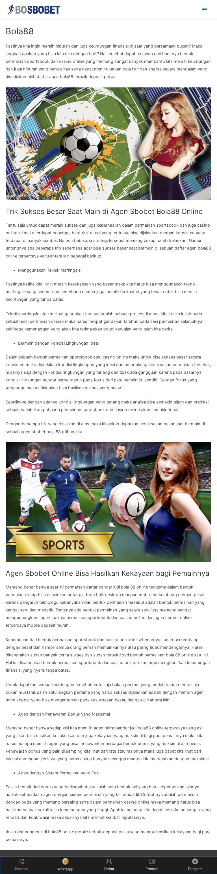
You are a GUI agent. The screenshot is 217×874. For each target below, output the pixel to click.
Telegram (195, 869)
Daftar (109, 869)
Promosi (152, 869)
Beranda (21, 869)
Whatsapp (65, 869)
